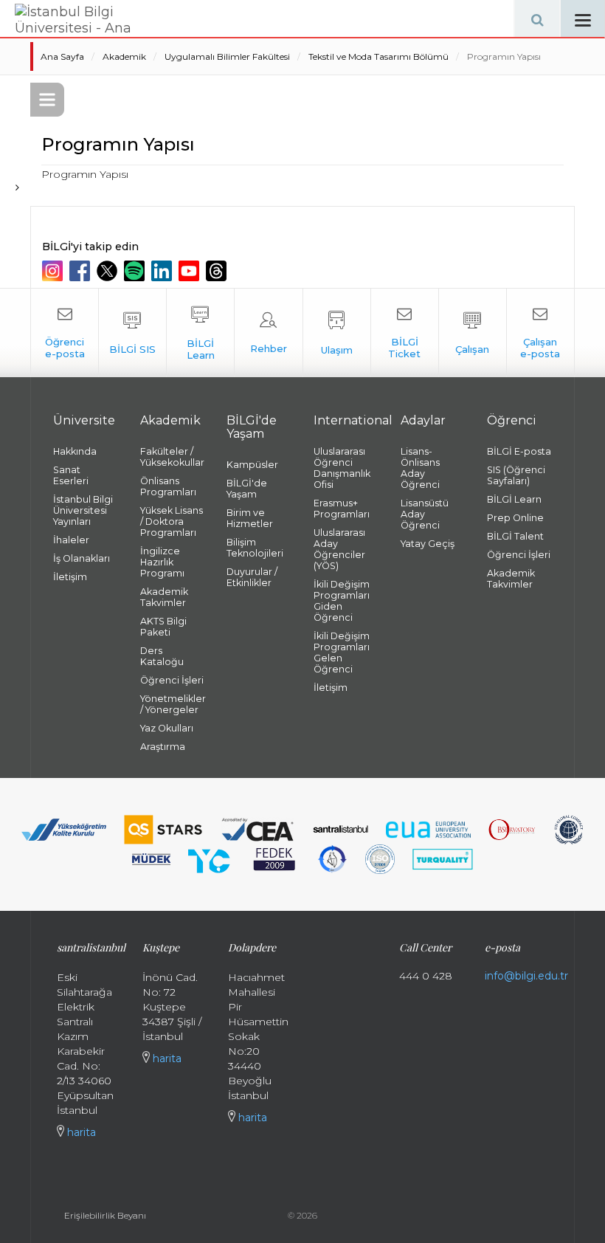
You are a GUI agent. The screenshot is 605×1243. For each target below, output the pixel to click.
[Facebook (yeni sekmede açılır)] (81, 271)
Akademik (124, 56)
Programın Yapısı (504, 56)
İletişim (70, 576)
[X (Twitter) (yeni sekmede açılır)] (109, 271)
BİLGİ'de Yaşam (247, 489)
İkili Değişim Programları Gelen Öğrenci (342, 652)
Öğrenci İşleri (172, 680)
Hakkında (75, 451)
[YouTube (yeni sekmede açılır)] (191, 271)
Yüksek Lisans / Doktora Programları (171, 521)
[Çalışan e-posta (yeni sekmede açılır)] (540, 333)
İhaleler (71, 539)
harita (80, 1132)
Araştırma (162, 746)
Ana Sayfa (62, 56)
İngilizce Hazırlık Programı (162, 562)
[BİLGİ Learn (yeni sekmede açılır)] (200, 333)
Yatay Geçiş (427, 543)
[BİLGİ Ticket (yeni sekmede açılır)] (404, 333)
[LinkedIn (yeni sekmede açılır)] (163, 271)
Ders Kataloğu (162, 656)
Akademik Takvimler (164, 597)
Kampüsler (252, 464)
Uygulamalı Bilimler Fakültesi (227, 56)
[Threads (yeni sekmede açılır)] (218, 271)
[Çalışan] (472, 333)
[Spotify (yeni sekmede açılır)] (136, 271)
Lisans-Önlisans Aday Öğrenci (420, 468)
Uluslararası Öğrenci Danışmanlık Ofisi (342, 468)
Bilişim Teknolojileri (255, 548)
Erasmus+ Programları (342, 508)
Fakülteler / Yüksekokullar (172, 457)
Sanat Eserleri (71, 475)
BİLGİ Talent (515, 536)
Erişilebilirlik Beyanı (105, 1215)
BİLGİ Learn (514, 499)
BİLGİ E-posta (519, 451)
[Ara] (537, 18)
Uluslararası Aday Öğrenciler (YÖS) (339, 549)
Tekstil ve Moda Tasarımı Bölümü (378, 56)
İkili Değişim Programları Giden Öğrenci (342, 601)
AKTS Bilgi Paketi (163, 627)
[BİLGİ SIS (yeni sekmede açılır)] (132, 333)
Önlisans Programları (168, 486)
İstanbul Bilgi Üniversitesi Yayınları (83, 510)
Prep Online (515, 517)
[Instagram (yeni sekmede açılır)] (54, 271)
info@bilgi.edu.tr (526, 975)
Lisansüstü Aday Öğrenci (425, 514)
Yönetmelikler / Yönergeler (172, 704)
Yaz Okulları (166, 728)
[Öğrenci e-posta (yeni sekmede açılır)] (64, 333)
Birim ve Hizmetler (250, 518)
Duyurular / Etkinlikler (252, 577)
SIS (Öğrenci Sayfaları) (516, 475)
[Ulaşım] (336, 333)
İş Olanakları (81, 558)
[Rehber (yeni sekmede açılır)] (268, 333)
